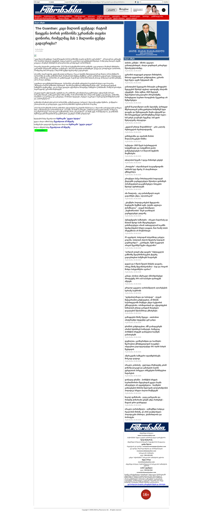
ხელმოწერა (119, 2)
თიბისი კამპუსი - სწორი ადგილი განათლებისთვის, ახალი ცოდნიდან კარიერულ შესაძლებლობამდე (146, 65)
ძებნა (166, 2)
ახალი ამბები (63, 18)
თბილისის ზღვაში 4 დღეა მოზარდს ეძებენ (144, 160)
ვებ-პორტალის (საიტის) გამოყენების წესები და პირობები (146, 484)
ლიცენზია (41, 130)
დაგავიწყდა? (96, 2)
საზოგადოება (80, 16)
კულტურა (116, 16)
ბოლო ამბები (77, 18)
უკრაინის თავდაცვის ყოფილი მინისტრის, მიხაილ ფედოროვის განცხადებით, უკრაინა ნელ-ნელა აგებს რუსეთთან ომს (144, 77)
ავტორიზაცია (70, 2)
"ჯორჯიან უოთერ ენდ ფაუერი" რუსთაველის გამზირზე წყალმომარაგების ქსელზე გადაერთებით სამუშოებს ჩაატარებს (144, 254)
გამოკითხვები (89, 18)
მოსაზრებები (135, 16)
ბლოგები (108, 18)
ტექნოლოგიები (103, 16)
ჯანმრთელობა (157, 16)
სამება (124, 16)
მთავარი (38, 16)
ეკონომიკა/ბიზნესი (64, 16)
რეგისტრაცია (108, 2)
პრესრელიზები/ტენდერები (45, 18)
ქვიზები (99, 18)
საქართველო (49, 16)
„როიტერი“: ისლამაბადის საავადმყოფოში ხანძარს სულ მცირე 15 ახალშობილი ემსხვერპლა (144, 169)
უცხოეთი (91, 16)
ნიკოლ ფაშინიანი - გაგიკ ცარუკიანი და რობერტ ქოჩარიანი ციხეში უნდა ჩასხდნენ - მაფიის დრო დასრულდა (144, 400)
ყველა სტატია (118, 18)
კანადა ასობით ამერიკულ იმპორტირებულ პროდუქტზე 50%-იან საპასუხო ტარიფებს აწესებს (144, 278)
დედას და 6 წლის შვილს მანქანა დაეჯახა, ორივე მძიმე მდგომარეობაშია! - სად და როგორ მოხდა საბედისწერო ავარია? (146, 266)
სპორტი (146, 16)
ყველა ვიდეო (131, 18)
